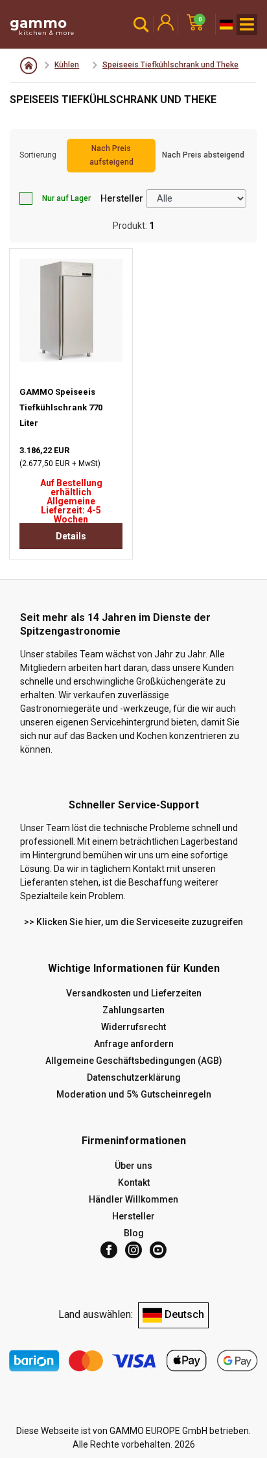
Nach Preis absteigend (203, 154)
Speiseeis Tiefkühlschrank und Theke (170, 64)
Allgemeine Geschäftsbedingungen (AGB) (133, 1060)
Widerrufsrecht (133, 1027)
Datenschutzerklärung (134, 1077)
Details (71, 536)
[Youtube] (158, 1249)
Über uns (133, 1165)
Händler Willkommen (133, 1199)
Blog (134, 1233)
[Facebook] (108, 1249)
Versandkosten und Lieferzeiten (134, 993)
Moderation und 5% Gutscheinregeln (133, 1094)
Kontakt (134, 1182)
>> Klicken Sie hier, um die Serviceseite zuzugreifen (133, 922)
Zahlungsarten (133, 1010)
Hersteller (121, 198)
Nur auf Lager (66, 198)
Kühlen (66, 64)
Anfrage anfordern (134, 1044)
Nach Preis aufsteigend (111, 155)
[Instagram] (133, 1249)
